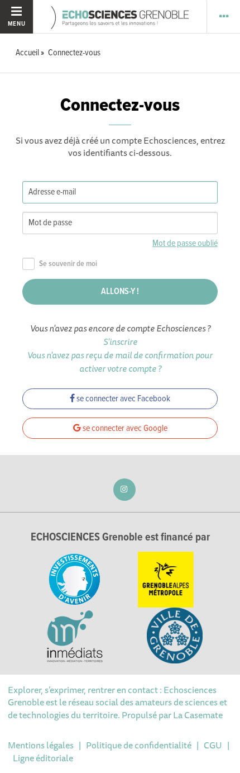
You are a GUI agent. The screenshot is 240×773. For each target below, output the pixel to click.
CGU (213, 745)
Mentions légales (41, 745)
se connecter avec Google (124, 428)
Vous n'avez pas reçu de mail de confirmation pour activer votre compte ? (120, 362)
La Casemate (198, 715)
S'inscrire (120, 341)
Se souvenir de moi (68, 264)
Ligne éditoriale (43, 758)
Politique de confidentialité (138, 745)
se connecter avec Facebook (122, 399)
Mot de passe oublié (185, 243)
